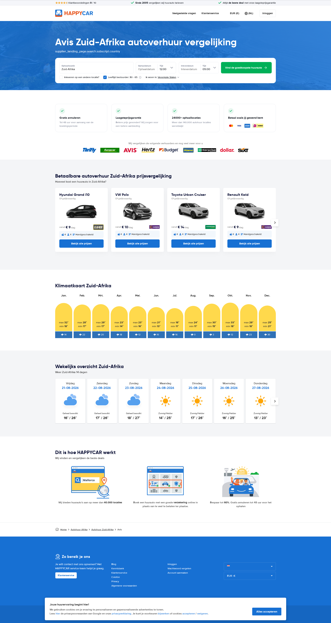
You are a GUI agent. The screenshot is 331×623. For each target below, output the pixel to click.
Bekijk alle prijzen (81, 243)
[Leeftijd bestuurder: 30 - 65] (105, 77)
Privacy (115, 581)
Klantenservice (210, 13)
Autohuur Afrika (79, 529)
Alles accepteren (266, 612)
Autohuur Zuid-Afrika (102, 529)
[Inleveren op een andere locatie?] (61, 77)
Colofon (115, 577)
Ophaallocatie (68, 65)
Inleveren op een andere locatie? (81, 77)
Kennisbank (117, 568)
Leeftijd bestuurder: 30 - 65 (122, 77)
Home (63, 529)
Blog (113, 564)
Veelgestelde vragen (184, 13)
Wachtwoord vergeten (179, 568)
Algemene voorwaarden (124, 585)
